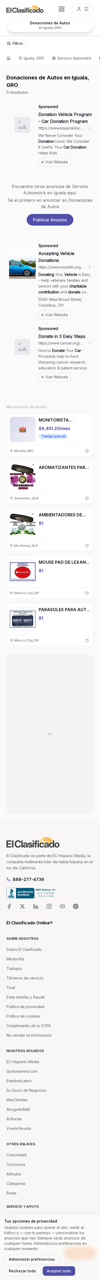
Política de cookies (23, 1016)
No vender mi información (29, 1035)
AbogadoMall (18, 1109)
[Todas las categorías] (61, 9)
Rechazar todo (22, 1271)
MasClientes (17, 1100)
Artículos (13, 1174)
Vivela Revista (18, 1128)
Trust (10, 987)
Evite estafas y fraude (25, 997)
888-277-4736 (28, 879)
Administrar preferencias (32, 1259)
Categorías (16, 1183)
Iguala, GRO (34, 58)
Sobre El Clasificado (24, 949)
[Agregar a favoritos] (87, 451)
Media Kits (15, 959)
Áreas (11, 1193)
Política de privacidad (25, 1006)
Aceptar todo (59, 1271)
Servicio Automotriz (74, 58)
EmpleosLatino (19, 1080)
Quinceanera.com (21, 1071)
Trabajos (14, 968)
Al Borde (14, 1119)
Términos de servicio (24, 978)
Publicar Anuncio (50, 219)
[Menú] (83, 9)
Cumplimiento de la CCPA (28, 1025)
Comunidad (16, 1155)
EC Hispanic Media (22, 1061)
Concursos (15, 1164)
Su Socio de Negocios (26, 1090)
